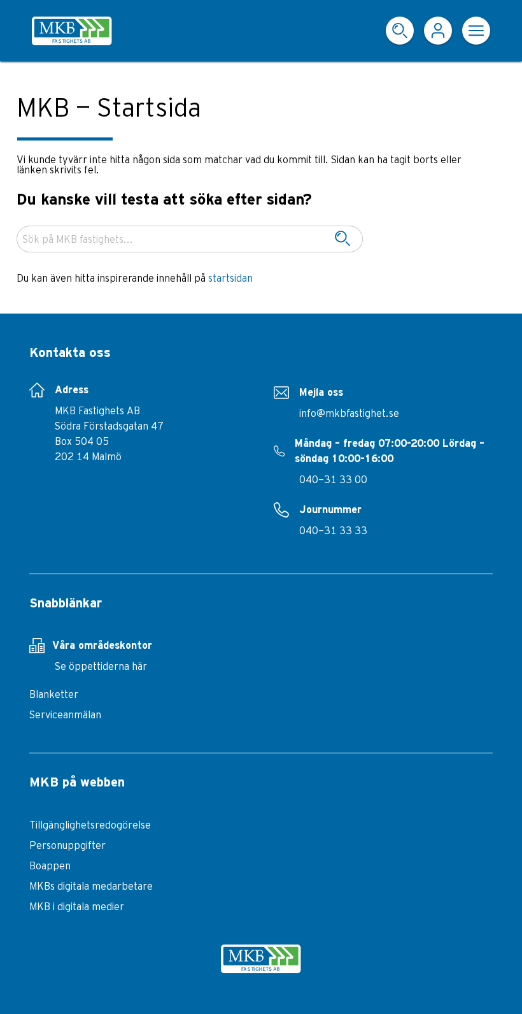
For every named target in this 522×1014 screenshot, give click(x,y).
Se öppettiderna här (101, 666)
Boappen (50, 865)
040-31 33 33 (333, 530)
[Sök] (342, 239)
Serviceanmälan (65, 714)
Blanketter (53, 694)
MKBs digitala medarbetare (91, 886)
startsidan (230, 278)
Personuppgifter (67, 845)
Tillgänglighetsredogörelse (90, 824)
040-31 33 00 (333, 479)
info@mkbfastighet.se (349, 413)
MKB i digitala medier (76, 906)
